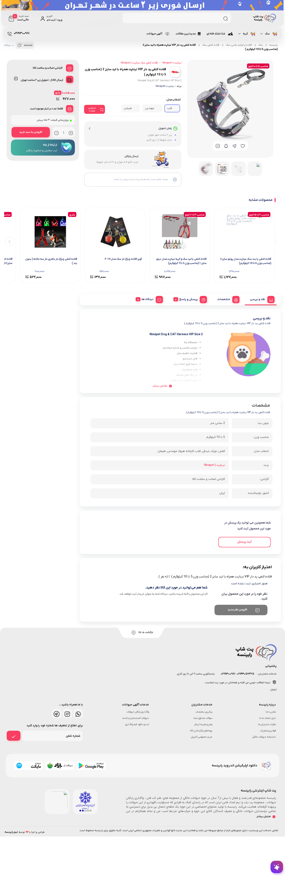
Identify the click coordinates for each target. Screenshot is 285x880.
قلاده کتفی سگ (210, 45)
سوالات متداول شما (203, 718)
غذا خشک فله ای (215, 34)
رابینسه (273, 45)
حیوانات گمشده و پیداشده (135, 718)
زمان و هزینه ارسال (203, 724)
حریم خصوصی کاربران (201, 737)
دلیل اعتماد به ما (267, 718)
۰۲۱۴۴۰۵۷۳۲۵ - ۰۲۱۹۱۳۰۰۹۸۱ (237, 674)
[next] (9, 241)
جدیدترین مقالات (185, 34)
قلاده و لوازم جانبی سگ (239, 45)
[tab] (261, 298)
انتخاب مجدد (92, 109)
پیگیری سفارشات (203, 712)
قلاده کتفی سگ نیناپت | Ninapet (139, 63)
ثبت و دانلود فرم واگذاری (137, 724)
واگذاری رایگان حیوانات (137, 712)
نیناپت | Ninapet (165, 86)
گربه (245, 34)
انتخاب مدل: (173, 99)
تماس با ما (271, 712)
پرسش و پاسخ (188, 299)
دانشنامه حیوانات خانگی (264, 737)
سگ (267, 34)
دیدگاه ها (147, 299)
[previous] (275, 241)
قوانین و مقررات (268, 730)
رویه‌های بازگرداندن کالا (201, 730)
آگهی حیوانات (154, 34)
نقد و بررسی (257, 299)
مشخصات (223, 299)
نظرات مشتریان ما (267, 724)
